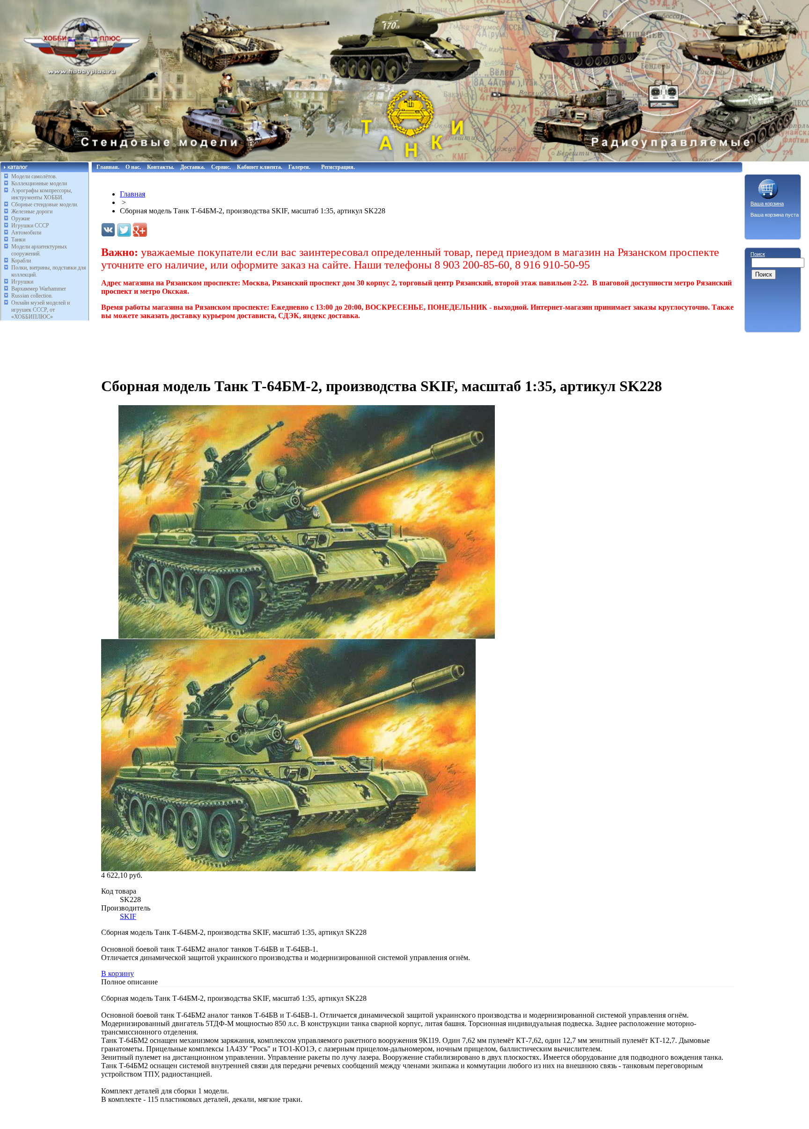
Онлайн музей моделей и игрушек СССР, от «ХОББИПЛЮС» (40, 309)
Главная (132, 194)
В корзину (117, 973)
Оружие (20, 218)
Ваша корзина (767, 203)
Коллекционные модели (39, 183)
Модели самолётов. (34, 176)
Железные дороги (31, 211)
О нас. (133, 167)
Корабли (21, 260)
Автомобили (26, 232)
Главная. (107, 167)
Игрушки (22, 281)
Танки (18, 239)
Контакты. (160, 167)
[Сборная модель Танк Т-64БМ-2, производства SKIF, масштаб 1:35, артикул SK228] (307, 636)
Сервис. (221, 167)
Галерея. (299, 167)
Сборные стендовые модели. (44, 204)
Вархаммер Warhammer (38, 288)
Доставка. (192, 167)
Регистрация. (338, 167)
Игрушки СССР (30, 225)
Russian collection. (32, 295)
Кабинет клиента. (259, 167)
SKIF (128, 916)
